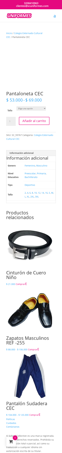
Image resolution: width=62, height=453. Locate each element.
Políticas (10, 419)
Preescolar (30, 173)
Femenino (30, 165)
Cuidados (11, 423)
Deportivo (30, 184)
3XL (37, 196)
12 (39, 192)
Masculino (41, 165)
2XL (32, 196)
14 (42, 192)
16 (46, 192)
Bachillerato (31, 177)
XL (28, 196)
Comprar (20, 284)
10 (35, 192)
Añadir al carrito (34, 121)
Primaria (41, 173)
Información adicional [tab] (22, 152)
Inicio (9, 33)
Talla (9, 110)
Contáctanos (12, 426)
